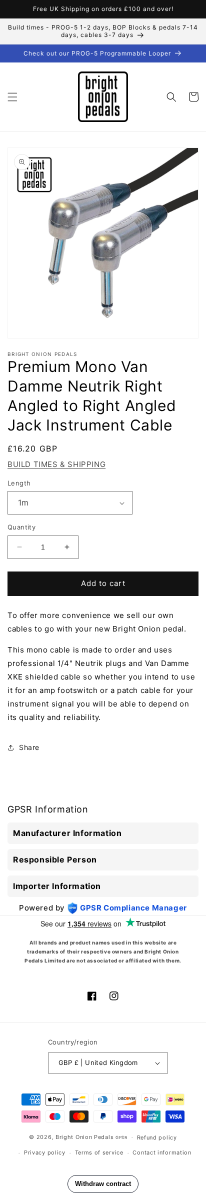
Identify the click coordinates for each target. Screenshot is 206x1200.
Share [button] (29, 747)
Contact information (161, 1152)
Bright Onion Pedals (85, 1137)
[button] (13, 97)
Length (19, 483)
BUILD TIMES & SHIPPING (57, 464)
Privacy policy (45, 1152)
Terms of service (99, 1152)
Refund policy (157, 1137)
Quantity (22, 527)
